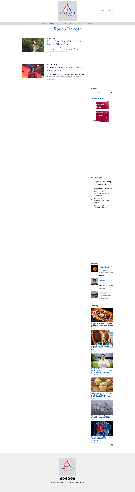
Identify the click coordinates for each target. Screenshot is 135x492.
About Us (54, 486)
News (45, 23)
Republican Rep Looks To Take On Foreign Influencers (103, 206)
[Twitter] (103, 11)
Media (89, 23)
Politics (63, 23)
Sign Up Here (80, 486)
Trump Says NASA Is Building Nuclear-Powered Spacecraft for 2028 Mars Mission (102, 182)
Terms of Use (61, 486)
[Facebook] (101, 11)
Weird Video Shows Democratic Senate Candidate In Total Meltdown (103, 200)
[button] (111, 93)
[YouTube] (110, 11)
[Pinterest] (108, 11)
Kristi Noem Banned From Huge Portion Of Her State (64, 43)
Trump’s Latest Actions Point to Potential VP (64, 69)
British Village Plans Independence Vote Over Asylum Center (101, 193)
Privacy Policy (71, 486)
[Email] (112, 11)
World (72, 23)
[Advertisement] (102, 61)
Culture (81, 23)
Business (54, 23)
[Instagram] (106, 11)
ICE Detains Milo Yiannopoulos (103, 188)
